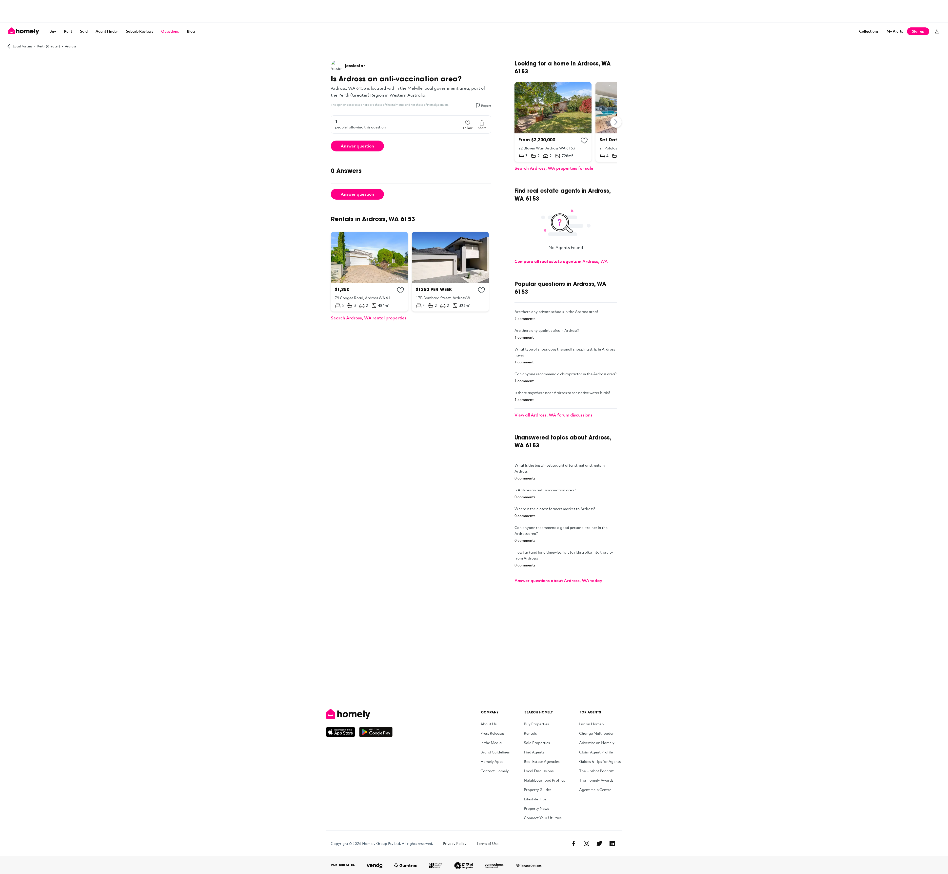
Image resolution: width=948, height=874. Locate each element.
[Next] (616, 122)
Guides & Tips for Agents (600, 761)
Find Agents (534, 751)
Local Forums (22, 46)
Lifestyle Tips (535, 798)
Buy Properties (536, 723)
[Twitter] (599, 843)
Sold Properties (537, 742)
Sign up (918, 31)
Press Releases (492, 733)
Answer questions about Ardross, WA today (558, 580)
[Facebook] (574, 843)
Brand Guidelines (495, 751)
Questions (170, 31)
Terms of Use (487, 843)
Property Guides (537, 789)
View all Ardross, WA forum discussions (553, 415)
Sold (84, 31)
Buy (52, 31)
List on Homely (591, 723)
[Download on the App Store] (342, 732)
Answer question (357, 146)
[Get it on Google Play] (376, 732)
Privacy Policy (455, 843)
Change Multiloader (596, 733)
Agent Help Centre (595, 789)
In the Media (491, 742)
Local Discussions (538, 770)
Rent (68, 31)
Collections (869, 31)
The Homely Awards (596, 780)
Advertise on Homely (596, 742)
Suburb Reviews (139, 31)
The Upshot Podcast (596, 770)
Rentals (530, 733)
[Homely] (359, 714)
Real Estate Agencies (541, 761)
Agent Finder (107, 31)
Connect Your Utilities (542, 817)
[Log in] (937, 31)
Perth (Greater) (48, 46)
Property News (536, 808)
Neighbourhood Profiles (544, 780)
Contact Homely (494, 770)
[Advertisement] (474, 11)
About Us (488, 723)
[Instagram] (587, 843)
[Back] (9, 46)
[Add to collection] (400, 290)
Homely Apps (491, 761)
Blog (191, 31)
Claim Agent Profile (596, 751)
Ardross (71, 46)
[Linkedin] (612, 843)
